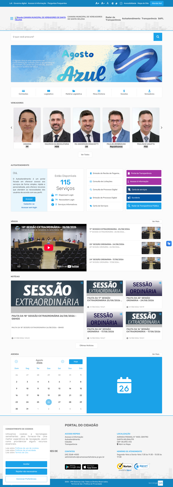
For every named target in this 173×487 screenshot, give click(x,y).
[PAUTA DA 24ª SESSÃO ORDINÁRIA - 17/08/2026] (105, 319)
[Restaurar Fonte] (108, 3)
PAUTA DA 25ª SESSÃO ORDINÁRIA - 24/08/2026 (140, 299)
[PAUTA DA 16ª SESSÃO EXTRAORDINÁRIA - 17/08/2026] (144, 319)
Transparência (149, 18)
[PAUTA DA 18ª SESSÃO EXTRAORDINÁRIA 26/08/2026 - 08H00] (47, 297)
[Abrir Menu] (11, 19)
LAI (10, 3)
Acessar (29, 199)
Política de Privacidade (93, 484)
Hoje (76, 361)
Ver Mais (155, 221)
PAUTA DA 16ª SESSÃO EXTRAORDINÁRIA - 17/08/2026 (143, 330)
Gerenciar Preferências (26, 479)
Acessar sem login (29, 207)
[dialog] (26, 455)
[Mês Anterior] (16, 362)
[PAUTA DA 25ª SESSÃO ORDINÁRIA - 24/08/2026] (144, 288)
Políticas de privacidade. (25, 450)
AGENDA (15, 354)
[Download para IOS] (90, 469)
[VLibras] (116, 3)
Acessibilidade (130, 3)
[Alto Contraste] (112, 3)
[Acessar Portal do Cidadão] (40, 18)
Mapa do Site (143, 3)
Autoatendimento (131, 18)
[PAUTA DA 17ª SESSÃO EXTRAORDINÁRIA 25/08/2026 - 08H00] (105, 288)
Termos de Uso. (22, 452)
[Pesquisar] (158, 37)
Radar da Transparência (113, 18)
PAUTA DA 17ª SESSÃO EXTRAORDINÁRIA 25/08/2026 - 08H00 (104, 299)
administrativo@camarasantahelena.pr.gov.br (84, 457)
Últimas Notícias (87, 345)
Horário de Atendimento (129, 451)
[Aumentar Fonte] (97, 3)
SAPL (161, 18)
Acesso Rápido (72, 434)
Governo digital (20, 3)
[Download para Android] (73, 469)
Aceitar (26, 464)
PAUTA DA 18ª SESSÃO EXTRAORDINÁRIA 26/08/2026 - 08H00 (44, 317)
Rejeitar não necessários (26, 471)
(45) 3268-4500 (72, 454)
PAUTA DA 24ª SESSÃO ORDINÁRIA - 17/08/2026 (100, 330)
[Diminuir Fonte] (103, 3)
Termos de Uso (76, 484)
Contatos (70, 451)
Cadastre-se (29, 204)
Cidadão (68, 442)
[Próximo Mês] (62, 362)
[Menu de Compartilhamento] (158, 229)
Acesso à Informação (37, 3)
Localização (123, 434)
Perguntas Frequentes (57, 3)
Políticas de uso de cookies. (27, 448)
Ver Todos (85, 154)
